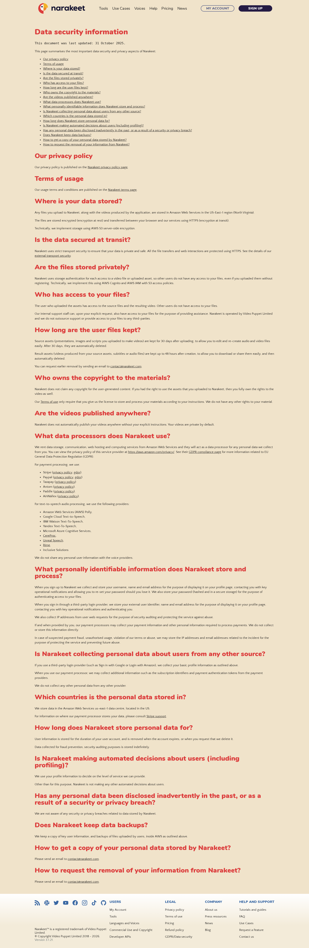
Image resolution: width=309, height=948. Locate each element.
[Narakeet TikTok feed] (94, 903)
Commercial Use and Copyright (131, 930)
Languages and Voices (124, 923)
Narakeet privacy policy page (108, 167)
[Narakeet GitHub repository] (103, 903)
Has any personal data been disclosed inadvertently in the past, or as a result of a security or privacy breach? (117, 130)
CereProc (49, 535)
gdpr (77, 472)
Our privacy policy (55, 59)
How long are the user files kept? (65, 87)
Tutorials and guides (252, 910)
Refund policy (174, 930)
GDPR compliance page (205, 452)
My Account (217, 8)
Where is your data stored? (61, 68)
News (182, 8)
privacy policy (62, 472)
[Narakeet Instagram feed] (84, 903)
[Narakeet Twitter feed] (56, 903)
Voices (139, 8)
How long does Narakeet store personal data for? (76, 121)
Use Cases (121, 8)
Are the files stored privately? (63, 78)
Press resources (216, 916)
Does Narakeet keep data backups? (67, 135)
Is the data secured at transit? (63, 73)
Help (153, 8)
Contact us (246, 937)
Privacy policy (174, 910)
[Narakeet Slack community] (46, 903)
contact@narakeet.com (125, 366)
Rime (46, 545)
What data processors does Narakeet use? (72, 102)
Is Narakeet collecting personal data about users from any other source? (92, 111)
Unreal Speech (53, 540)
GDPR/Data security (178, 937)
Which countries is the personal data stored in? (75, 116)
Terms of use (49, 402)
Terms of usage (53, 64)
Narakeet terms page (122, 190)
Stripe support (156, 716)
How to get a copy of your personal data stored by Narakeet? (85, 140)
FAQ (242, 916)
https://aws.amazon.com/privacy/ (151, 452)
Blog (208, 930)
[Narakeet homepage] (61, 8)
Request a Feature (251, 930)
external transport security (53, 256)
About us (211, 910)
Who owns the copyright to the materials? (71, 92)
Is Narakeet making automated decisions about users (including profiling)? (93, 125)
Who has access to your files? (63, 83)
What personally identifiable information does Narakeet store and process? (94, 106)
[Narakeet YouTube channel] (65, 903)
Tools (103, 8)
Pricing (167, 8)
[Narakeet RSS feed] (37, 903)
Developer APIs (120, 937)
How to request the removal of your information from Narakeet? (86, 144)
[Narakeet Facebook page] (75, 903)
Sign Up (255, 8)
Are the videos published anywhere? (68, 97)
